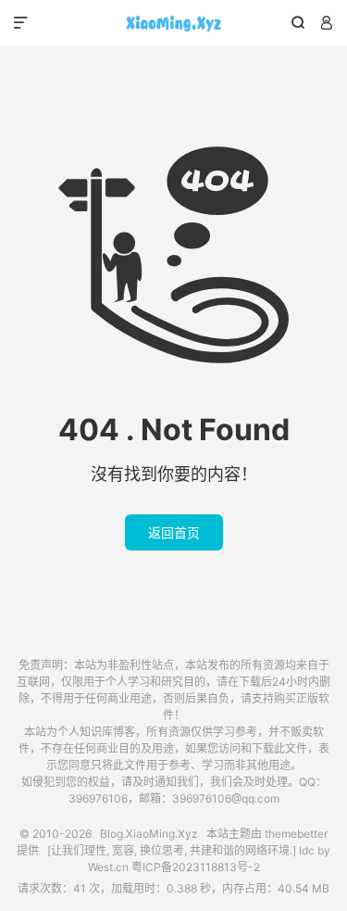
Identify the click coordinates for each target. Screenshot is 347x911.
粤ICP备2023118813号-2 (195, 867)
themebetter (296, 834)
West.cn (108, 867)
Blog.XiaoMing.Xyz (173, 23)
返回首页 (174, 532)
